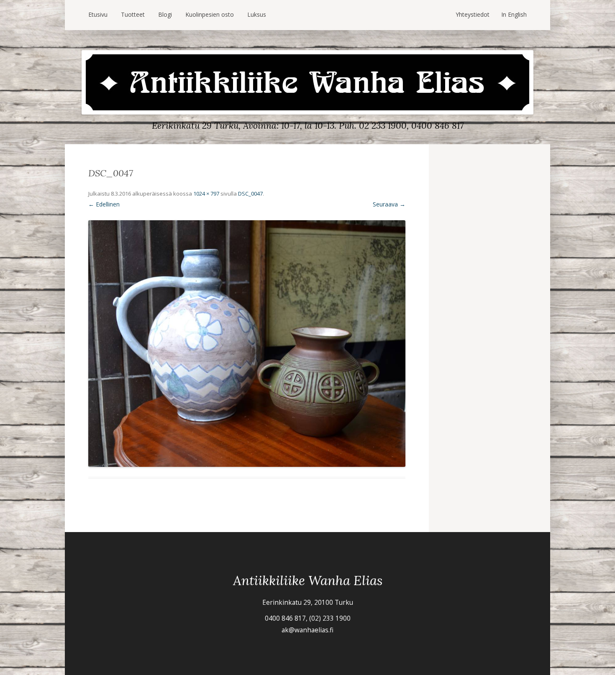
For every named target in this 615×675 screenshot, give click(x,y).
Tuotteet (133, 14)
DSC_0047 (250, 193)
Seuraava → (389, 204)
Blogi (165, 14)
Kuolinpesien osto (209, 14)
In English (514, 14)
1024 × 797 (206, 193)
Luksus (256, 14)
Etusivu (98, 14)
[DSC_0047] (246, 343)
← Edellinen (104, 204)
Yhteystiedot (472, 14)
